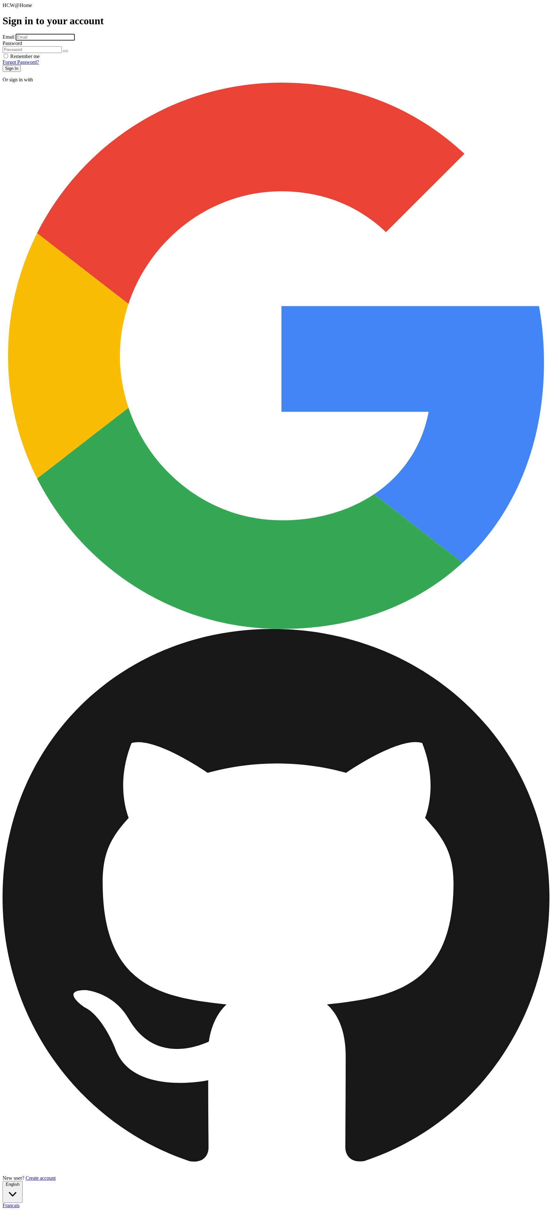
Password (12, 43)
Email (9, 37)
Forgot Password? (21, 62)
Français (11, 1205)
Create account (41, 1178)
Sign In (11, 68)
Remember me (25, 56)
